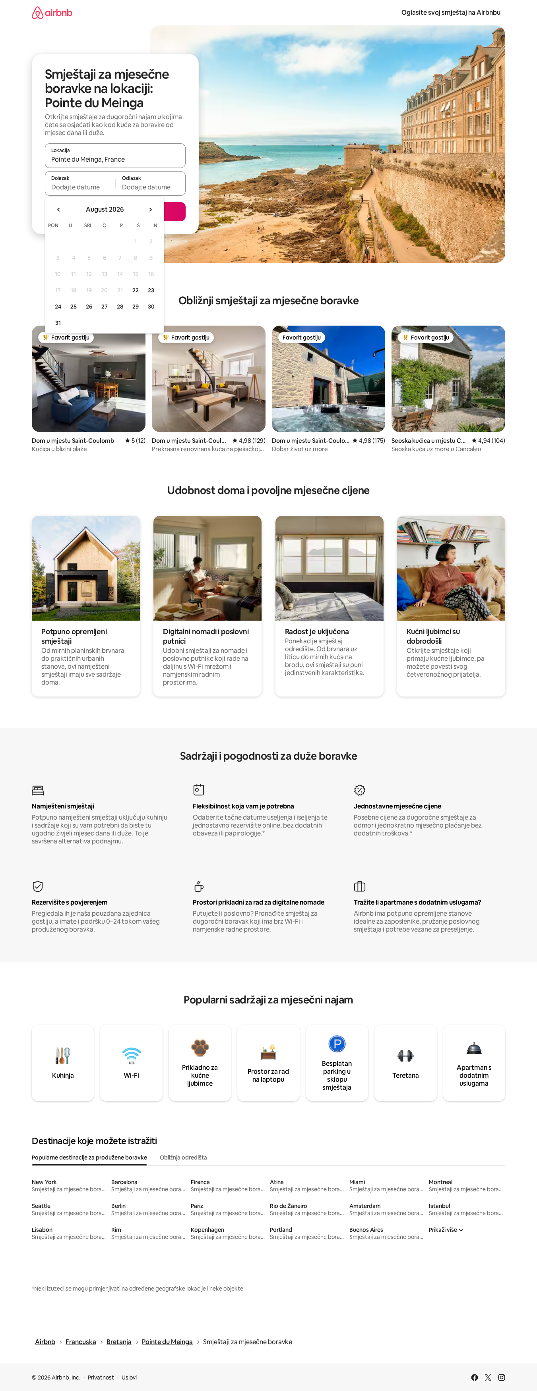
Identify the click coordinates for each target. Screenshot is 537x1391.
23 (151, 290)
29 (135, 306)
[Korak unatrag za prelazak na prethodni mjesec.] (58, 209)
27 (104, 306)
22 (135, 290)
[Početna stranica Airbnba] (52, 12)
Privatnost (101, 1377)
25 (73, 306)
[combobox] (115, 159)
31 (58, 322)
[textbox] (80, 187)
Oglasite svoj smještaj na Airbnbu (450, 12)
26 (89, 306)
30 (151, 306)
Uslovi (129, 1377)
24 (58, 306)
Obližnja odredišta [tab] (183, 1157)
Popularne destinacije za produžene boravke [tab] (89, 1157)
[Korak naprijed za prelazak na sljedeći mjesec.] (150, 209)
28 (120, 306)
